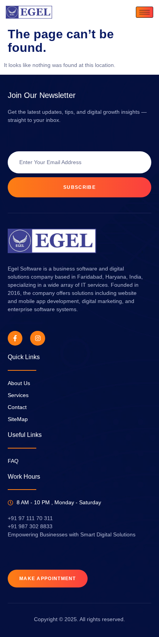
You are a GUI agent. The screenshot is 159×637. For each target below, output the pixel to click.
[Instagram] (37, 338)
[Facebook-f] (15, 338)
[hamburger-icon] (144, 12)
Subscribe (79, 187)
